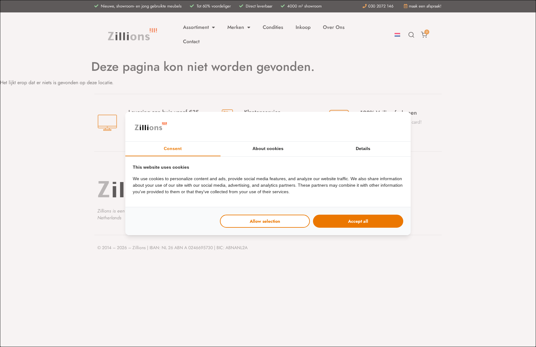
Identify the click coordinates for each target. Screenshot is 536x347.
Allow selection (265, 221)
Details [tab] (363, 148)
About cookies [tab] (268, 148)
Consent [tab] (173, 148)
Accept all (358, 221)
